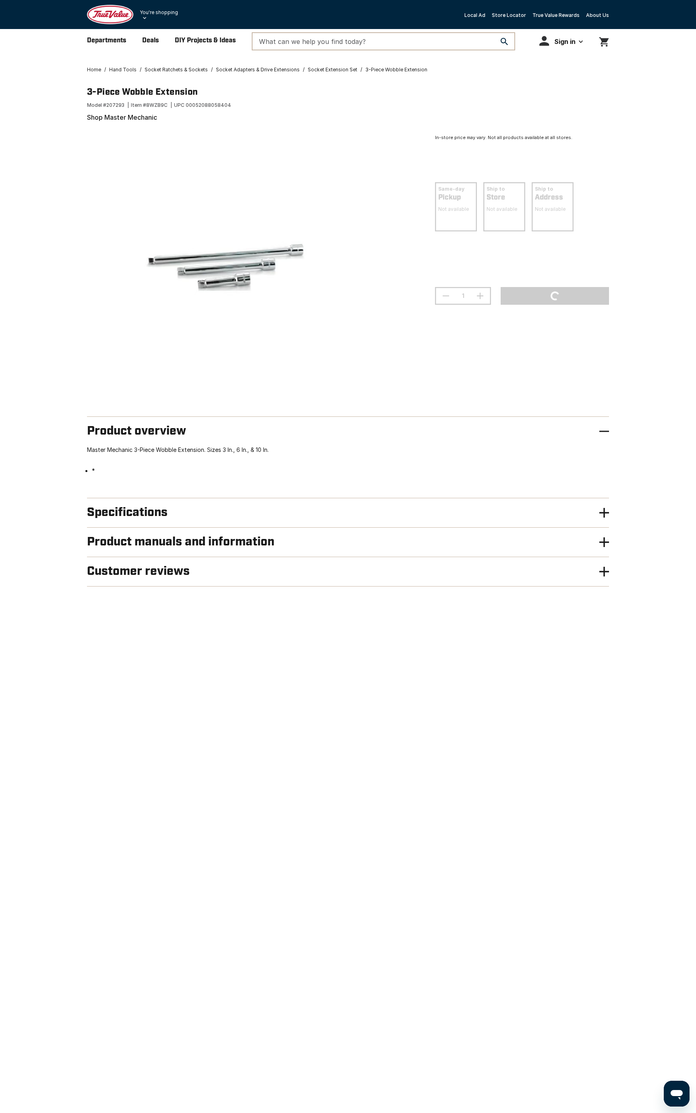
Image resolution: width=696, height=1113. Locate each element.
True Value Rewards (556, 15)
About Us (597, 15)
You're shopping (159, 12)
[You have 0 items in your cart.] (604, 40)
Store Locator (509, 15)
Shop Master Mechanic (122, 117)
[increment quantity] (480, 296)
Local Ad (474, 15)
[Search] (504, 41)
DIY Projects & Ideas (205, 40)
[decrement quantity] (446, 296)
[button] (561, 41)
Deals (150, 40)
